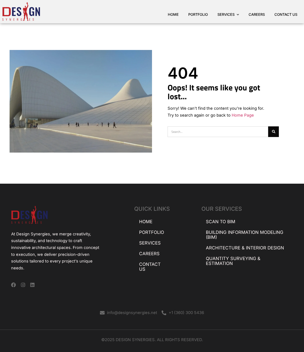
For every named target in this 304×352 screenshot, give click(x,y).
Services (226, 14)
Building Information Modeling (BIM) (244, 235)
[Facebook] (13, 284)
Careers (257, 14)
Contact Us (285, 14)
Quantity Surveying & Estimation (233, 261)
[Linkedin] (32, 284)
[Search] (273, 131)
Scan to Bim (220, 221)
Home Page (243, 115)
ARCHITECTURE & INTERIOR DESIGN (245, 248)
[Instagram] (22, 284)
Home (173, 14)
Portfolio (198, 14)
